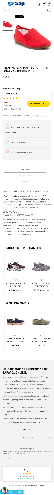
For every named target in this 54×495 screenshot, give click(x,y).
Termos (42, 485)
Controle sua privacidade (11, 491)
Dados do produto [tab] (25, 175)
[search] (48, 10)
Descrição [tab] (25, 169)
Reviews (25, 181)
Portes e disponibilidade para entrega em (17, 115)
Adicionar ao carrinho (38, 104)
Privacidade (34, 485)
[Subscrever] (49, 458)
